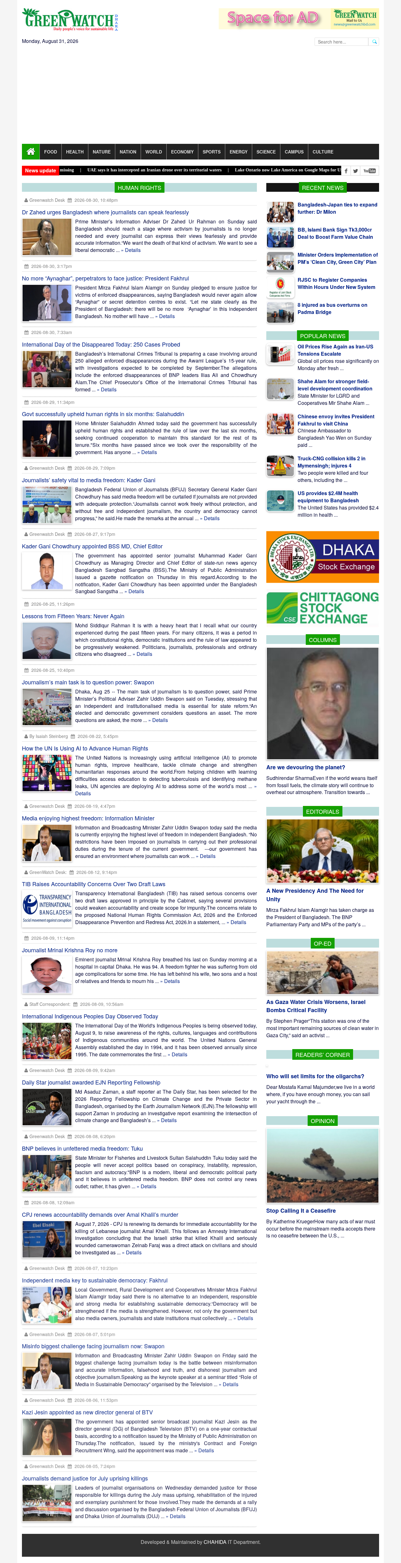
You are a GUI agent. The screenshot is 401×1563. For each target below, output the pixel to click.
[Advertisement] (200, 97)
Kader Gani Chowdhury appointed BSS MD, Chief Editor (92, 546)
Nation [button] (128, 152)
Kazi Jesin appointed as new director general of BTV (87, 1412)
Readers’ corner (322, 1054)
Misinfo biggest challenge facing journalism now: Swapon (93, 1346)
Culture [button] (323, 152)
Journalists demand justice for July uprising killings (85, 1478)
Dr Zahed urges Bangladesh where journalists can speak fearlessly (105, 212)
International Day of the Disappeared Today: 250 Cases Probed (101, 344)
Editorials (322, 811)
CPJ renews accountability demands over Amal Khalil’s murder (100, 1214)
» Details (131, 250)
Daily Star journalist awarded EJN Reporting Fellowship (91, 1082)
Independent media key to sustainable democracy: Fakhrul (95, 1280)
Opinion (323, 1120)
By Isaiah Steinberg (49, 736)
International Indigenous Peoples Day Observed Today (90, 1016)
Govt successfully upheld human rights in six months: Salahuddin (103, 414)
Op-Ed (322, 943)
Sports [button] (212, 152)
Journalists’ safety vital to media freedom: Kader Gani (88, 480)
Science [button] (266, 152)
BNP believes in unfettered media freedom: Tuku (82, 1148)
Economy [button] (182, 152)
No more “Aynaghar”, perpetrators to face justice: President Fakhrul (105, 278)
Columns (323, 639)
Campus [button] (294, 152)
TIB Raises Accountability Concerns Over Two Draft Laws (93, 884)
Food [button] (50, 152)
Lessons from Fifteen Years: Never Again (73, 616)
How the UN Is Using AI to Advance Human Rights (85, 748)
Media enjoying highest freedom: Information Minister (88, 818)
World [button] (153, 152)
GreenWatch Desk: (48, 872)
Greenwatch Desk (47, 200)
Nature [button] (102, 152)
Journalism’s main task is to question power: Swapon (88, 682)
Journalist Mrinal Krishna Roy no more (69, 950)
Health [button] (75, 152)
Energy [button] (238, 152)
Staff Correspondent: (49, 1004)
